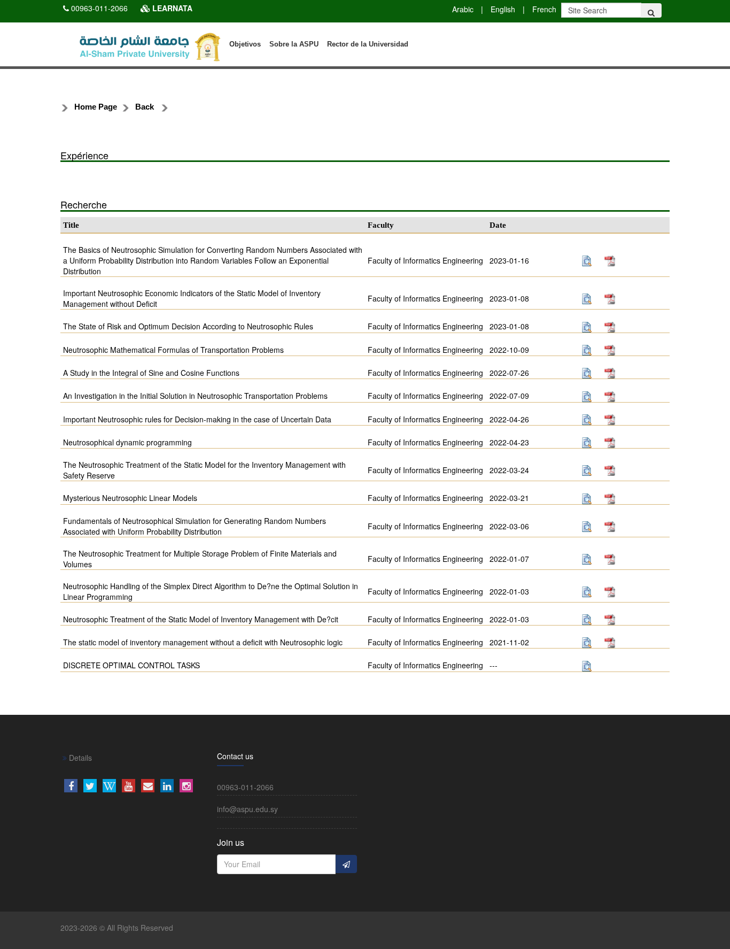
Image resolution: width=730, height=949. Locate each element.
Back (144, 106)
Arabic (462, 9)
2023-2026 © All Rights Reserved (116, 927)
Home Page (95, 106)
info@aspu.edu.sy (247, 809)
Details (79, 757)
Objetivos (245, 44)
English (503, 9)
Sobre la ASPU (294, 44)
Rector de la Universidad (367, 44)
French (544, 9)
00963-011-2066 (99, 8)
